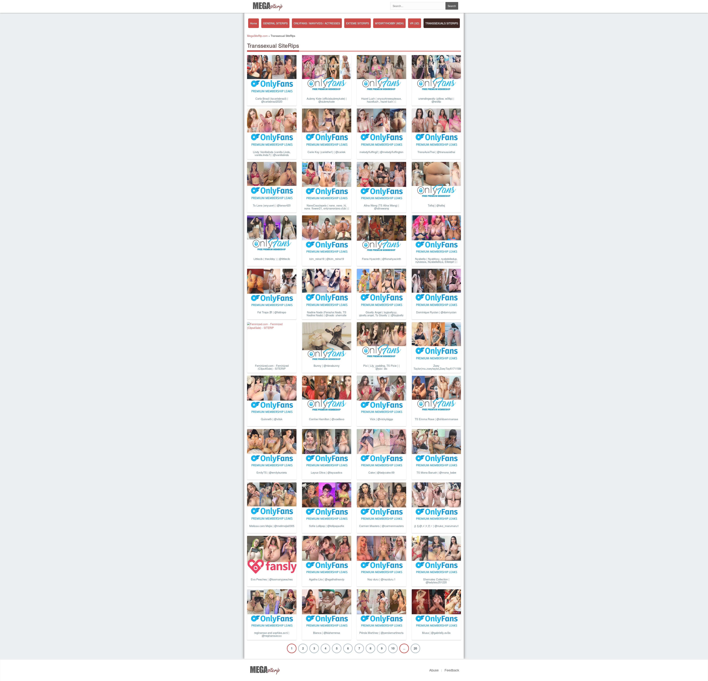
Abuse (434, 670)
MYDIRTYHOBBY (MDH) (389, 23)
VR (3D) (414, 23)
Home (253, 23)
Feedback (452, 670)
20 (415, 648)
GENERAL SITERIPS (275, 23)
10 (393, 648)
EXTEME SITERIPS (357, 23)
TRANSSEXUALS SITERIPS (441, 23)
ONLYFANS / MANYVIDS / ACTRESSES (317, 23)
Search (452, 6)
